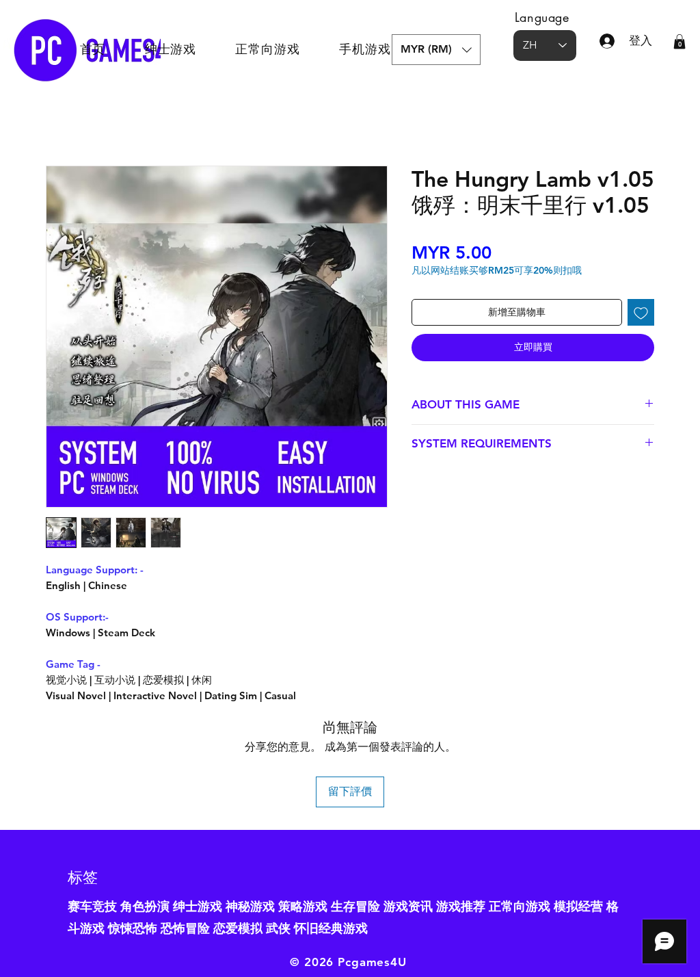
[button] (436, 49)
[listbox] (436, 49)
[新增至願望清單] (641, 312)
